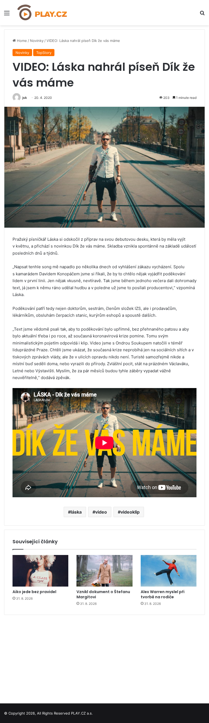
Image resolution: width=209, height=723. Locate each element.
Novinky (37, 40)
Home (21, 40)
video (101, 512)
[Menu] (7, 15)
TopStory (43, 52)
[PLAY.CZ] (42, 13)
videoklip (130, 512)
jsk (24, 98)
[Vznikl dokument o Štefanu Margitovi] (104, 571)
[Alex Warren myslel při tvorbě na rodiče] (168, 571)
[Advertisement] (104, 657)
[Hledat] (202, 15)
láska (76, 512)
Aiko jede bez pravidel (34, 591)
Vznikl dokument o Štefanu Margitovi (103, 594)
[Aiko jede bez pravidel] (40, 571)
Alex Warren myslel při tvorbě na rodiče (163, 594)
